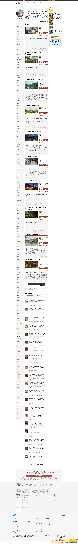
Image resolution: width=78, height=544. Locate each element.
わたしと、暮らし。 (56, 493)
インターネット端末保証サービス (18, 529)
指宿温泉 (18, 397)
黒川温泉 (18, 369)
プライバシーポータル (41, 535)
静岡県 (36, 350)
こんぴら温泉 (18, 351)
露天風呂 (30, 403)
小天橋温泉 (18, 297)
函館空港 (41, 358)
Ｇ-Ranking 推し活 (56, 501)
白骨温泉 (18, 167)
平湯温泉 (18, 267)
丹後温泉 (18, 300)
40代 (33, 358)
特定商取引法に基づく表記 (16, 536)
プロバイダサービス (39, 523)
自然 (32, 403)
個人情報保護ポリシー (35, 535)
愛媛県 (27, 509)
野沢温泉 (33, 489)
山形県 (33, 495)
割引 (32, 379)
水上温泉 (18, 131)
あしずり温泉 (18, 356)
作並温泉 (18, 54)
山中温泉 (29, 490)
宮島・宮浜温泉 (19, 343)
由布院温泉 (18, 387)
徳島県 (22, 509)
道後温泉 (18, 354)
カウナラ (55, 498)
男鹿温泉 (18, 64)
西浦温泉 (18, 277)
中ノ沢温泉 (18, 98)
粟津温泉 (18, 221)
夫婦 (17, 408)
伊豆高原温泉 (18, 241)
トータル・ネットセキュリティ (18, 530)
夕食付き (39, 313)
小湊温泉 (18, 139)
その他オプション (16, 532)
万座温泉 (21, 489)
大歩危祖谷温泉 (19, 349)
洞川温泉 (18, 318)
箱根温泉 (18, 146)
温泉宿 (32, 313)
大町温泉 (18, 172)
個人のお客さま (15, 518)
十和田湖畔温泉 (19, 44)
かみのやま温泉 (19, 77)
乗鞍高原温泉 (18, 185)
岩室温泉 (18, 203)
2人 (31, 358)
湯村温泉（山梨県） (19, 164)
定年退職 (30, 379)
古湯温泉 (18, 364)
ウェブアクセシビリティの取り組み (26, 535)
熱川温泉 (18, 264)
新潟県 (27, 500)
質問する (53, 0)
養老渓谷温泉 (18, 144)
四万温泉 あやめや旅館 (32, 156)
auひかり (15, 522)
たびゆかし (55, 500)
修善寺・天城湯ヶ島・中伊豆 (32, 386)
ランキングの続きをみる (36, 283)
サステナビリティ (49, 522)
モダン (35, 345)
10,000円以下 (37, 305)
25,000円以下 (43, 345)
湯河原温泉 (44, 489)
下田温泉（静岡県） (19, 238)
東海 (33, 350)
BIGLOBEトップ (35, 536)
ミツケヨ (55, 499)
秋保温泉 (18, 52)
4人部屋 (35, 395)
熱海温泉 (18, 233)
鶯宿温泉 (18, 46)
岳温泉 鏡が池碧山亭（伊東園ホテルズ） (36, 79)
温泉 (29, 313)
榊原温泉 (18, 285)
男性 (17, 413)
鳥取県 (22, 507)
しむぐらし (29, 522)
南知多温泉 (18, 279)
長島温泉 (18, 287)
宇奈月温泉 (18, 215)
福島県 (36, 495)
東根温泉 (18, 82)
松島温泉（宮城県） (19, 59)
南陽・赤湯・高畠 (31, 370)
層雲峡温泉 (18, 31)
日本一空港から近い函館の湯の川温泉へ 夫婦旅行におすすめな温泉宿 (39, 279)
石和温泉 (18, 157)
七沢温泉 (18, 149)
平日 (40, 321)
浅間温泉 (18, 169)
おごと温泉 (18, 290)
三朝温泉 (18, 328)
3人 (31, 350)
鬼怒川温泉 (18, 103)
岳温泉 (17, 95)
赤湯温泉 (18, 72)
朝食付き (30, 329)
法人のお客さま (38, 518)
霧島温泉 (49, 491)
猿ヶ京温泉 (18, 128)
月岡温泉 (38, 489)
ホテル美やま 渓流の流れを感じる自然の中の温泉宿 (36, 208)
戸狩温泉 (18, 182)
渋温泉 (17, 177)
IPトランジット (39, 528)
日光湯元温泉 (18, 105)
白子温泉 (18, 141)
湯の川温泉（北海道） (36, 321)
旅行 (36, 444)
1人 (29, 424)
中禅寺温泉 (18, 110)
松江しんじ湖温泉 (19, 336)
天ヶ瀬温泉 (18, 389)
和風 (36, 313)
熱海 (38, 350)
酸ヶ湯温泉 (18, 492)
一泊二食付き (30, 305)
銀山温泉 (18, 69)
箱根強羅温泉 (18, 154)
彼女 (17, 418)
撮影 (31, 444)
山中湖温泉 (18, 162)
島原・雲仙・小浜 (40, 424)
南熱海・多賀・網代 (42, 350)
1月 (35, 457)
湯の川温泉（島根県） (19, 338)
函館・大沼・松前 (31, 321)
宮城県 (29, 495)
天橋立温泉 (18, 292)
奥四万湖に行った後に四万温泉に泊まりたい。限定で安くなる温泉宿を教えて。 (41, 152)
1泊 (40, 345)
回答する (50, 0)
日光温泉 (18, 113)
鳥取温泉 (18, 331)
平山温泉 (18, 382)
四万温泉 (18, 121)
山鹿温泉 (18, 384)
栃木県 (36, 416)
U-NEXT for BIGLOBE (17, 531)
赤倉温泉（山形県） (19, 70)
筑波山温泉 (18, 134)
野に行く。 (55, 497)
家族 (29, 432)
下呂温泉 (39, 490)
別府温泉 (44, 491)
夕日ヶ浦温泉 (18, 302)
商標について (30, 536)
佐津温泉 (18, 313)
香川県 (24, 509)
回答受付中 (36, 295)
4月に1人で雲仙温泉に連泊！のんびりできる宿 (36, 203)
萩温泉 (17, 346)
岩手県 (27, 495)
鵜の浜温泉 (18, 205)
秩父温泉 (18, 136)
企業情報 (47, 518)
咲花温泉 (18, 208)
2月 (37, 457)
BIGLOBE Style (49, 525)
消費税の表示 (19, 535)
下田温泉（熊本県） (19, 374)
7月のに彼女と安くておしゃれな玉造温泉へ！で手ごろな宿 (39, 48)
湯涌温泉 (18, 226)
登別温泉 (18, 21)
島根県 (24, 507)
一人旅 (32, 424)
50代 (43, 378)
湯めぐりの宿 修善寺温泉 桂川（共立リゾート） (36, 53)
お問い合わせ (14, 535)
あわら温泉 (32, 490)
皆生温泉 (38, 491)
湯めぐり (32, 337)
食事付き (34, 305)
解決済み (43, 295)
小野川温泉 (18, 75)
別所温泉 (18, 192)
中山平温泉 (18, 57)
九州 (34, 424)
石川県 (24, 502)
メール (58, 521)
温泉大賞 (29, 521)
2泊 (34, 379)
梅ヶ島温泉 (18, 251)
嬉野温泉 (18, 361)
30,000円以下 (30, 330)
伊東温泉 (47, 489)
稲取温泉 (18, 246)
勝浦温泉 (23, 491)
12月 (39, 457)
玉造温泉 (35, 491)
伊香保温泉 (18, 118)
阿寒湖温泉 (18, 26)
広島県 (29, 507)
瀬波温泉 (18, 210)
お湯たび (55, 492)
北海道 (36, 358)
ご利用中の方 (58, 518)
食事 (29, 337)
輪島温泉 (18, 228)
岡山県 (27, 507)
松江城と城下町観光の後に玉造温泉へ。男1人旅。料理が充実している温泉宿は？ (40, 127)
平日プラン (40, 395)
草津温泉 (18, 116)
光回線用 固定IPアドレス (40, 524)
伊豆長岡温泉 (18, 244)
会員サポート (59, 522)
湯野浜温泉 (18, 87)
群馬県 (24, 497)
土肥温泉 (18, 259)
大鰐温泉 (18, 41)
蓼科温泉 (18, 180)
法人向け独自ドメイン (40, 531)
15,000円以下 (36, 387)
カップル (18, 416)
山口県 (31, 507)
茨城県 (27, 497)
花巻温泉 (18, 49)
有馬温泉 (18, 491)
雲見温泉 (18, 256)
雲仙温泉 (18, 366)
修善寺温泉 (18, 236)
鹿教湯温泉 (18, 174)
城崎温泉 (18, 305)
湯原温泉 (41, 491)
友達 (17, 410)
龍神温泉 (18, 326)
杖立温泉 (18, 377)
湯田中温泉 (18, 195)
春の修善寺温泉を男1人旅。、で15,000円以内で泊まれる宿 (39, 74)
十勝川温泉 (18, 23)
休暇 (29, 452)
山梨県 (22, 500)
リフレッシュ (32, 452)
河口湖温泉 (18, 159)
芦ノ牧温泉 (18, 90)
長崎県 (36, 424)
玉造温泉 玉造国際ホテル (33, 105)
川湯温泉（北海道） (19, 29)
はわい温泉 (18, 333)
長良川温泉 (18, 274)
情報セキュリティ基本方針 (24, 536)
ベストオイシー (56, 495)
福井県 (27, 502)
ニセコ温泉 (18, 34)
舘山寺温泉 (18, 254)
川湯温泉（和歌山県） (19, 323)
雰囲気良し (30, 362)
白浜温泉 (18, 320)
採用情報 (48, 524)
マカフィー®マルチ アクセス (40, 530)
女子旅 (35, 403)
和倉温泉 (18, 218)
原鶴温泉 (18, 359)
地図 (40, 85)
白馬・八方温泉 (19, 187)
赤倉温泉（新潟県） (19, 200)
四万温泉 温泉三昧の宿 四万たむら (35, 131)
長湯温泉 (18, 392)
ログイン (61, 0)
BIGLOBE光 (15, 521)
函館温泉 (18, 36)
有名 (40, 403)
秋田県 (31, 495)
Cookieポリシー (47, 535)
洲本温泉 (18, 315)
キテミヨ (55, 494)
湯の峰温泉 (18, 325)
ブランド (48, 521)
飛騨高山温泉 (18, 272)
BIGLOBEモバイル (16, 523)
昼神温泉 (18, 190)
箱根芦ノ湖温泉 (19, 151)
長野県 (24, 500)
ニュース (48, 523)
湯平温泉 (18, 395)
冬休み (43, 457)
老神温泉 (18, 123)
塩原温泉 (30, 489)
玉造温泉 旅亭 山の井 (32, 24)
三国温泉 (18, 231)
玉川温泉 (18, 62)
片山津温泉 (18, 223)
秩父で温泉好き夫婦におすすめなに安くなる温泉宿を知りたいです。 (39, 230)
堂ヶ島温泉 (18, 261)
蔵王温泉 (18, 67)
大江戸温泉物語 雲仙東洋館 (33, 180)
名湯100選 (40, 362)
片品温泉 (18, 126)
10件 (45, 108)
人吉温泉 (18, 379)
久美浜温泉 (18, 295)
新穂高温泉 (18, 269)
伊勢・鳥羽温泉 (19, 282)
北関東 (34, 416)
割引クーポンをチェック (44, 35)
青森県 (24, 495)
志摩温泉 (35, 492)
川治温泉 (18, 108)
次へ (41, 464)
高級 (42, 321)
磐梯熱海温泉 (18, 100)
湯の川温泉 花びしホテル (34, 259)
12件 (45, 28)
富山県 (22, 502)
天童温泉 (18, 80)
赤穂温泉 (18, 308)
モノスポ (55, 496)
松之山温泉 (18, 213)
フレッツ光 (38, 522)
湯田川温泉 (18, 85)
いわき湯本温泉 (19, 93)
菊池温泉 (18, 372)
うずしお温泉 (18, 310)
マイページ (57, 0)
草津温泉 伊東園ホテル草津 (33, 234)
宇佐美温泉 (18, 249)
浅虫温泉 (18, 39)
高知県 (29, 509)
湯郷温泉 (18, 341)
